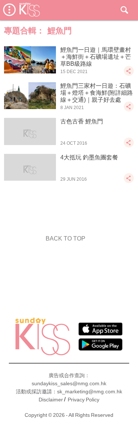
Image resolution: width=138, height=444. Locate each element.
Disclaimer (51, 400)
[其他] (128, 74)
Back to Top (65, 238)
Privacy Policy (83, 400)
